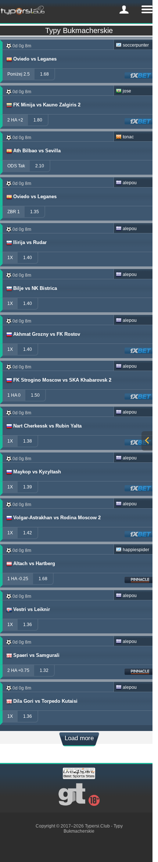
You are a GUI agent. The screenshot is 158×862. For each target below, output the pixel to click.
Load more (79, 738)
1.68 (44, 74)
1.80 (37, 120)
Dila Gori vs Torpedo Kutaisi (45, 701)
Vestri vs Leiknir (31, 609)
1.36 (27, 624)
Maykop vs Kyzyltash (37, 471)
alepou (130, 182)
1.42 (27, 532)
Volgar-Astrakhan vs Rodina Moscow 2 (57, 517)
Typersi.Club (97, 826)
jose (127, 91)
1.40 (27, 257)
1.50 (35, 395)
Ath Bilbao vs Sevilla (37, 150)
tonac (128, 136)
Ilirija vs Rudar (30, 242)
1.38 (27, 441)
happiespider (136, 549)
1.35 (34, 211)
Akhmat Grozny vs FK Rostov (46, 334)
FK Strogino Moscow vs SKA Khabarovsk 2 (62, 380)
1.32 (44, 670)
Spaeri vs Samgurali (36, 655)
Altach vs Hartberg (34, 563)
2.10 (39, 165)
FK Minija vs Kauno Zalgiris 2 (46, 105)
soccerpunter (136, 45)
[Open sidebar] (146, 441)
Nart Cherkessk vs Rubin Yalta (47, 426)
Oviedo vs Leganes (35, 59)
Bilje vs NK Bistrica (35, 288)
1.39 (27, 487)
